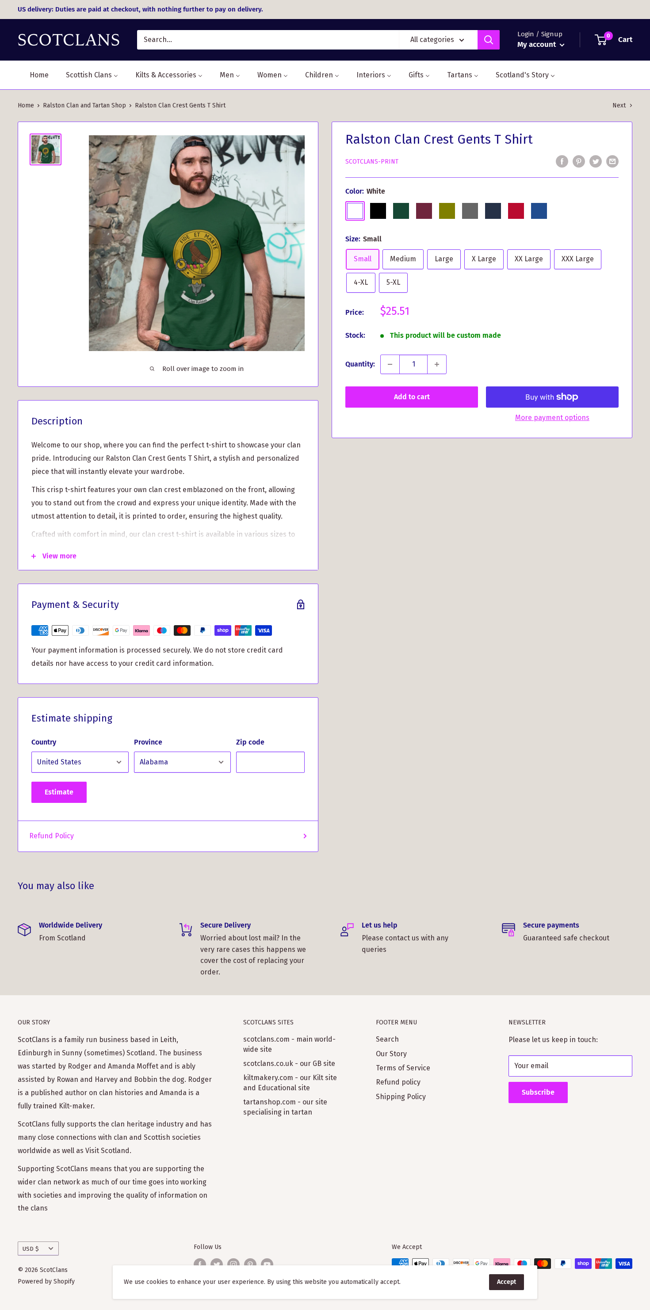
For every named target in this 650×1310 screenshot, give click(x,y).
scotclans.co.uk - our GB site (289, 1063)
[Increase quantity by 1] (437, 364)
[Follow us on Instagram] (233, 1264)
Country (43, 742)
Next (619, 105)
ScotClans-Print (371, 161)
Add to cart (412, 397)
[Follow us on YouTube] (267, 1264)
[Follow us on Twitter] (216, 1264)
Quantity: (360, 364)
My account (537, 44)
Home (26, 105)
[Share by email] (612, 161)
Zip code (250, 742)
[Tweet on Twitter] (595, 161)
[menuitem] (34, 75)
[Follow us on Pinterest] (250, 1264)
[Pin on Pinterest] (579, 161)
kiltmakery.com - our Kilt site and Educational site (290, 1082)
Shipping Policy (401, 1096)
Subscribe (538, 1092)
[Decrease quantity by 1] (390, 364)
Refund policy (398, 1082)
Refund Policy (51, 836)
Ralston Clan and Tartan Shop (84, 105)
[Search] (489, 40)
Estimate (59, 792)
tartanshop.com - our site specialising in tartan (285, 1107)
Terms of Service (403, 1068)
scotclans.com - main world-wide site (289, 1044)
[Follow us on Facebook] (200, 1264)
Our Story (391, 1054)
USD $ (31, 1249)
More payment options (552, 417)
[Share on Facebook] (562, 161)
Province (148, 742)
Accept (506, 1282)
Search (387, 1039)
